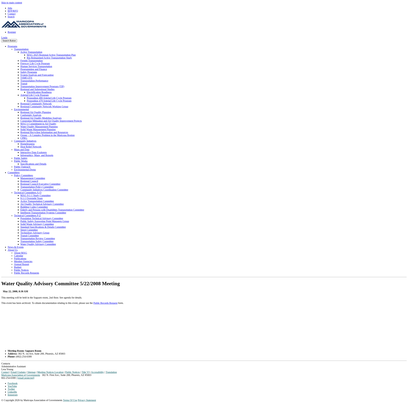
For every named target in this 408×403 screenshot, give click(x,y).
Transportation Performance (34, 80)
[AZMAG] (23, 26)
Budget (17, 267)
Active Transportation (31, 52)
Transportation (21, 49)
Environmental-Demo (25, 169)
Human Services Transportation (36, 66)
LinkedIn (12, 392)
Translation (111, 372)
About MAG (20, 252)
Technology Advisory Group (34, 232)
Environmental (21, 109)
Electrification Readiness (39, 92)
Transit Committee (29, 235)
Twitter (11, 389)
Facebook (13, 383)
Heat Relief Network (30, 146)
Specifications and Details (33, 164)
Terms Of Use (70, 400)
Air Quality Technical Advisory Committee (42, 204)
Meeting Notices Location (50, 372)
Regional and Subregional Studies (37, 89)
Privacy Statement (87, 400)
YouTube (12, 386)
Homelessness (27, 143)
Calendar (18, 255)
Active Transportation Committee (37, 201)
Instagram (13, 394)
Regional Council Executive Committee (40, 184)
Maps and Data (21, 149)
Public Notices (21, 270)
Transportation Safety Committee (37, 241)
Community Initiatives (25, 141)
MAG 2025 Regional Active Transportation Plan (51, 55)
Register (12, 32)
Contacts (5, 363)
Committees (14, 172)
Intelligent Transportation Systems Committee (43, 212)
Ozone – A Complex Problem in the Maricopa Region (47, 135)
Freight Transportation (31, 60)
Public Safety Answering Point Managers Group (44, 221)
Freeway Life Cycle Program (35, 63)
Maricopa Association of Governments (20, 375)
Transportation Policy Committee (37, 186)
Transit (23, 83)
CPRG (23, 138)
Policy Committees (23, 175)
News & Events (16, 247)
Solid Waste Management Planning (38, 129)
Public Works (21, 161)
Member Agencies (23, 261)
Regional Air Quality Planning (35, 112)
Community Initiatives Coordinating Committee (44, 189)
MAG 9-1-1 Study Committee (35, 195)
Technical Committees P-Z (27, 215)
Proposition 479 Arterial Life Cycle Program (49, 100)
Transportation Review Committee (37, 238)
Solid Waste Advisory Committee (37, 224)
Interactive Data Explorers (33, 152)
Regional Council (29, 181)
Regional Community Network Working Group (44, 106)
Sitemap (31, 372)
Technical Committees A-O (27, 192)
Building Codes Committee (34, 207)
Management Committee (32, 178)
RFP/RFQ (13, 11)
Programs (12, 46)
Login (4, 37)
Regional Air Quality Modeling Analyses (41, 118)
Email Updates (18, 372)
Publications (20, 258)
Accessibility (97, 372)
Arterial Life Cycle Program (34, 95)
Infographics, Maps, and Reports (36, 155)
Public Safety (20, 158)
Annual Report (21, 264)
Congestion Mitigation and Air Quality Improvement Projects (51, 121)
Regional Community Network (36, 103)
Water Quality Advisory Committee (38, 244)
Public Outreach (22, 166)
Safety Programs (28, 72)
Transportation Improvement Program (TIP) (42, 86)
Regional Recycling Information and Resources (44, 132)
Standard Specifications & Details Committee (43, 227)
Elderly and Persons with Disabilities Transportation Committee (52, 209)
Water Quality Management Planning (39, 126)
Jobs (10, 8)
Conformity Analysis (30, 115)
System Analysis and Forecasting (37, 75)
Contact (11, 13)
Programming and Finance (33, 69)
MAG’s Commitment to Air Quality (38, 123)
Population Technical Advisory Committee (41, 218)
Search (11, 16)
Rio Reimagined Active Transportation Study (49, 57)
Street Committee (29, 230)
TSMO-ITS (26, 77)
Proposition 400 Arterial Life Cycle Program (49, 98)
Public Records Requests (26, 273)
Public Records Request (105, 303)
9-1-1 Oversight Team (31, 198)
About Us (13, 250)
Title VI (85, 372)
